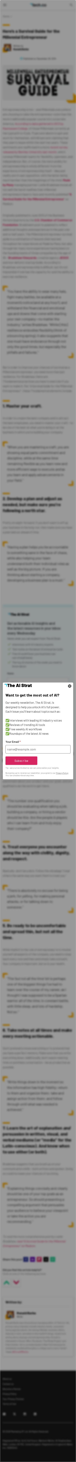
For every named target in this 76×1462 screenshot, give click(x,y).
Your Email (13, 741)
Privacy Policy (62, 773)
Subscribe (21, 760)
